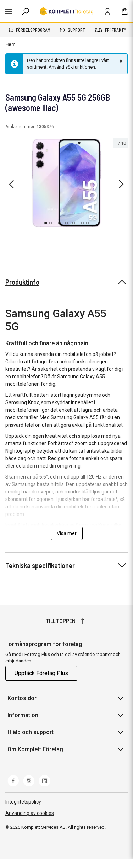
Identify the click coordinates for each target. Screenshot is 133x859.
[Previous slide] (11, 184)
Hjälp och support (30, 732)
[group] (66, 183)
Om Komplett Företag (35, 749)
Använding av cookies (29, 813)
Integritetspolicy (23, 802)
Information (22, 715)
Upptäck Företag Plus (41, 673)
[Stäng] (120, 61)
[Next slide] (121, 184)
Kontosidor (22, 698)
